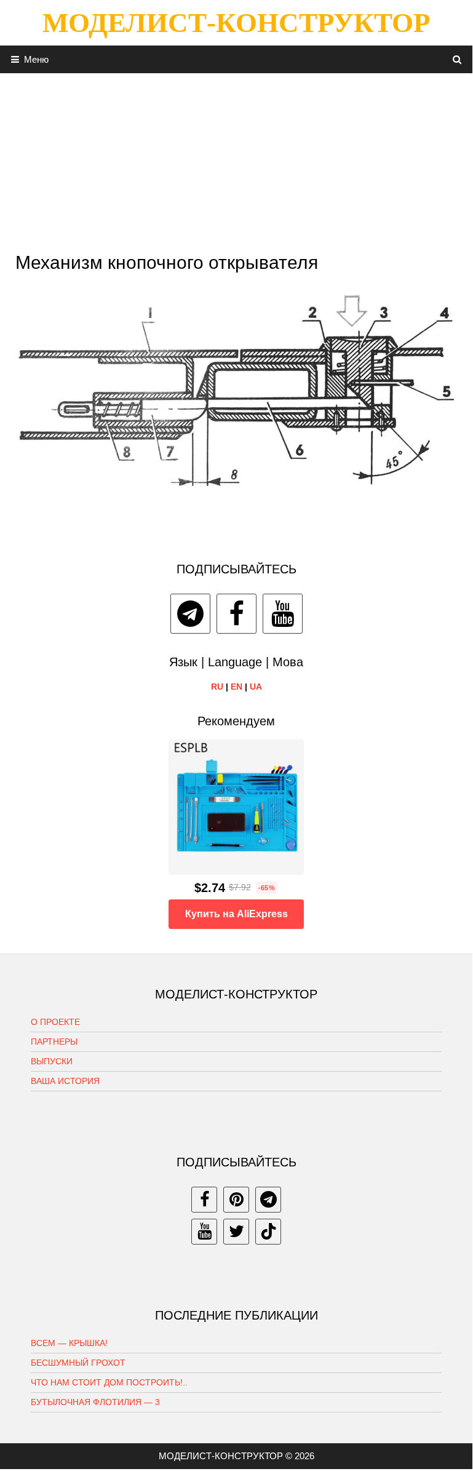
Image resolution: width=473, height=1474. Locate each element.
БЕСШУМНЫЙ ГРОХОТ (78, 1363)
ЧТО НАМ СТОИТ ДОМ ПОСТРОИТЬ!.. (109, 1382)
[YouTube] (283, 614)
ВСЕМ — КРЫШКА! (69, 1343)
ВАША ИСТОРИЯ (65, 1081)
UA (256, 686)
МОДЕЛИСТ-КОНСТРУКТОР (236, 22)
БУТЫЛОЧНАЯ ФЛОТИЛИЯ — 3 (95, 1402)
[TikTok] (268, 1232)
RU (217, 686)
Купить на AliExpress (236, 914)
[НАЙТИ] (457, 59)
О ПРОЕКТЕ (55, 1022)
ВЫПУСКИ (52, 1061)
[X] (236, 1232)
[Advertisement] (236, 159)
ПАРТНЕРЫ (54, 1041)
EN (236, 686)
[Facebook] (236, 614)
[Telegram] (190, 614)
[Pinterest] (236, 1200)
